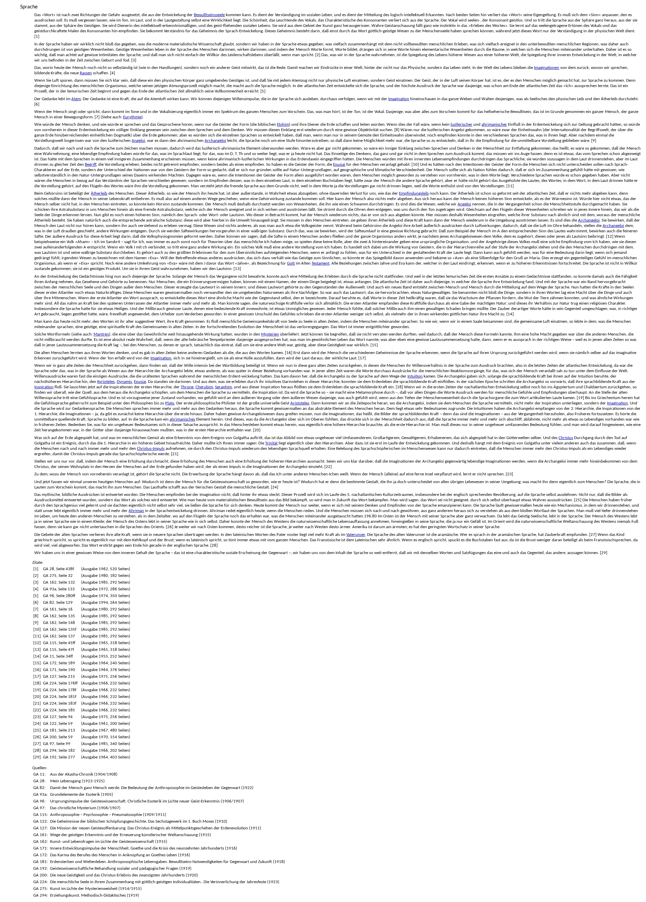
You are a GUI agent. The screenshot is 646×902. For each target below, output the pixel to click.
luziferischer (461, 124)
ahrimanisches (182, 419)
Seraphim (223, 387)
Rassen (86, 73)
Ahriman (136, 511)
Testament (320, 263)
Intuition (415, 376)
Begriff (90, 164)
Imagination (398, 99)
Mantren (101, 334)
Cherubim (204, 387)
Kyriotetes (106, 382)
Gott (291, 263)
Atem (76, 99)
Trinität (271, 443)
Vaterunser (355, 535)
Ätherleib (99, 193)
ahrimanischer (494, 124)
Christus (566, 438)
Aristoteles (299, 403)
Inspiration (43, 387)
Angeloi (138, 141)
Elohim (283, 124)
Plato (169, 403)
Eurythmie (132, 117)
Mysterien (270, 334)
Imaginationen (546, 68)
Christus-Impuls (151, 448)
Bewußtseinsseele (209, 15)
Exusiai (339, 164)
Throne (187, 387)
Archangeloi (215, 141)
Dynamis (124, 382)
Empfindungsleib (414, 193)
